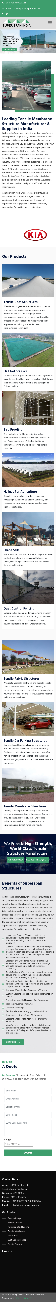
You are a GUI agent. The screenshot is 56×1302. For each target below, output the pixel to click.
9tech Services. (24, 1298)
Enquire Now (9, 49)
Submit (28, 1153)
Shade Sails (13, 1235)
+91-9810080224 (18, 3)
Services (11, 1042)
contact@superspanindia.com (26, 8)
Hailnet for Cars (15, 1223)
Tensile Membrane (16, 1231)
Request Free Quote (37, 860)
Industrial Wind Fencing (18, 1227)
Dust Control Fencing (18, 1240)
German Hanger (15, 1218)
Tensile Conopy (15, 1244)
